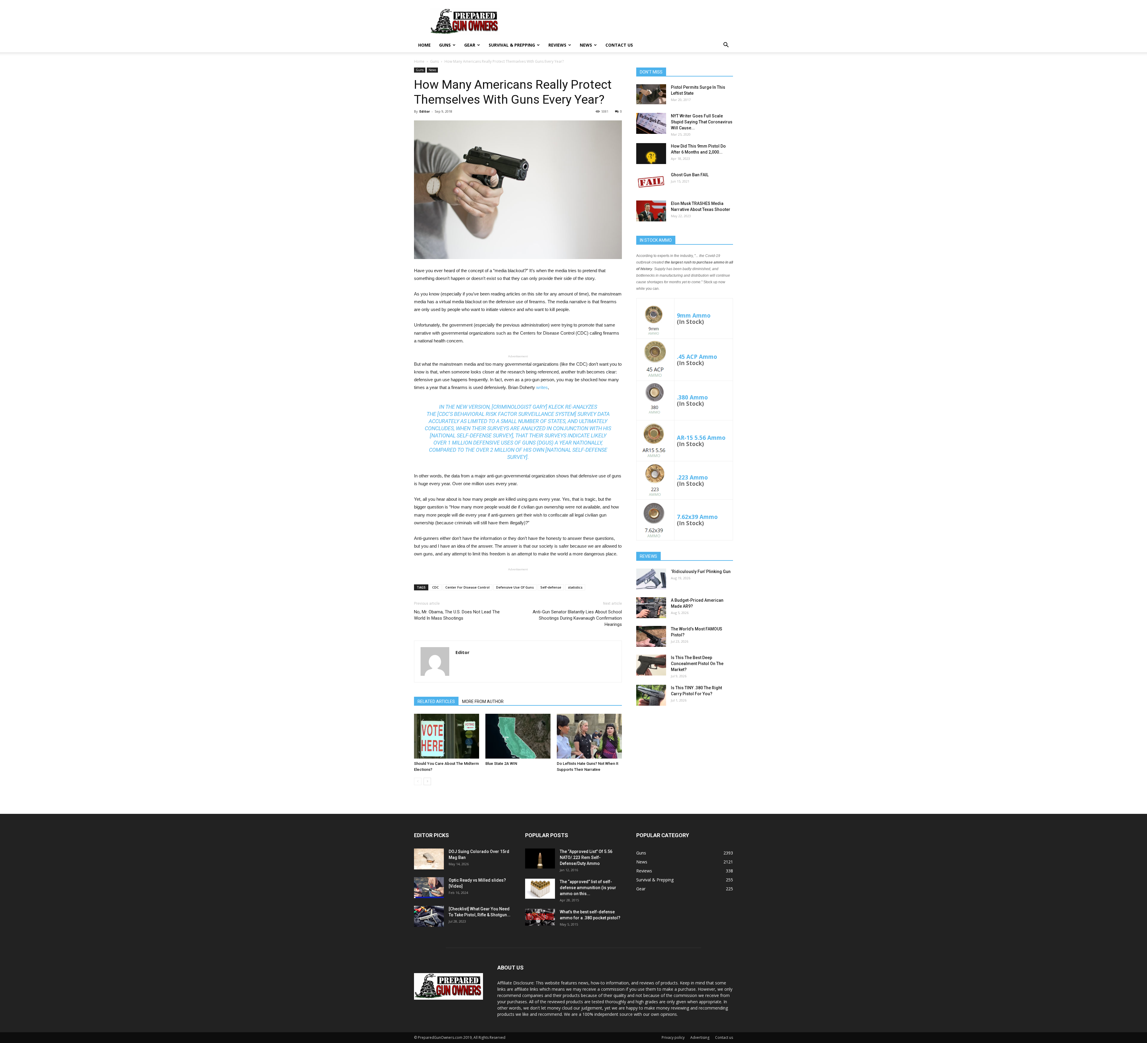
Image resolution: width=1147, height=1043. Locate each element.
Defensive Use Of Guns (515, 587)
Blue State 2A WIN (501, 763)
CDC (435, 587)
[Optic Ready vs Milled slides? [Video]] (429, 887)
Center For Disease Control (467, 587)
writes (542, 387)
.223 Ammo (692, 477)
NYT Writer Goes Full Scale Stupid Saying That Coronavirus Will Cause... (701, 122)
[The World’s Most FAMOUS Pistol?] (651, 636)
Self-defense (550, 587)
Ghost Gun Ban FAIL (690, 174)
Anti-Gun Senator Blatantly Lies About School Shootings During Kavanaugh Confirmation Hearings (577, 618)
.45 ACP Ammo (697, 356)
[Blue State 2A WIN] (518, 736)
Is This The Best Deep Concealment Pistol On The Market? (697, 663)
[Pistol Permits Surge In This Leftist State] (651, 94)
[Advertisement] (684, 757)
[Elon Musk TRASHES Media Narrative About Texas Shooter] (651, 210)
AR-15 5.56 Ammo (701, 437)
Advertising (699, 1037)
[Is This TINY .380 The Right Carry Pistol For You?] (651, 695)
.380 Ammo (692, 397)
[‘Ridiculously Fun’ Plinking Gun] (651, 579)
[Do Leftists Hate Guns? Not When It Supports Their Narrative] (589, 736)
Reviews (557, 45)
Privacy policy (673, 1037)
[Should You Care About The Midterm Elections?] (446, 736)
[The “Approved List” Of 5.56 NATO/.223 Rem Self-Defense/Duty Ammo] (540, 859)
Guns (445, 45)
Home (424, 45)
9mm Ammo (694, 315)
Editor (424, 111)
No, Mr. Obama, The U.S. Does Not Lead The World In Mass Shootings (457, 615)
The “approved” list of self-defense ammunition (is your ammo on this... (588, 887)
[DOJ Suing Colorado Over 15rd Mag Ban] (429, 859)
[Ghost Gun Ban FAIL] (651, 182)
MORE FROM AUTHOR (483, 701)
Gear (469, 45)
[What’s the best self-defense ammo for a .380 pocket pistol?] (540, 917)
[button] (726, 45)
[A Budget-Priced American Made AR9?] (651, 607)
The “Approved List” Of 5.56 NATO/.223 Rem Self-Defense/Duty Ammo (586, 857)
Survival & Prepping (512, 45)
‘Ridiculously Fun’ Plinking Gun (701, 571)
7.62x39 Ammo (697, 516)
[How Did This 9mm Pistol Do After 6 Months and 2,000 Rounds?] (651, 153)
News (586, 45)
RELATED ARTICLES (436, 701)
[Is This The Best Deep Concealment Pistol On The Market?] (651, 665)
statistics (575, 587)
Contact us (619, 45)
